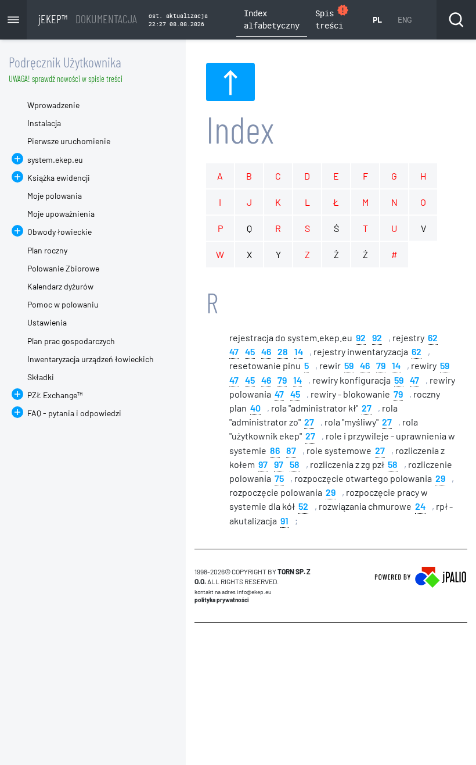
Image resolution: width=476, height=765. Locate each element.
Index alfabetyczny (272, 19)
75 (279, 477)
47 (234, 351)
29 (440, 477)
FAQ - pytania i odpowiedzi (74, 413)
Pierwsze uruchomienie (68, 141)
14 (298, 351)
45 (250, 351)
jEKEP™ (87, 19)
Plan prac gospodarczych (71, 341)
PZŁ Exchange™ (54, 395)
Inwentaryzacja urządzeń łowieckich (90, 359)
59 (349, 365)
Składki (40, 377)
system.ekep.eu (55, 160)
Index (240, 128)
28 (282, 351)
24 (420, 505)
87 (291, 450)
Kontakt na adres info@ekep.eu (232, 591)
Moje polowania (54, 196)
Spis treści (332, 17)
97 (263, 463)
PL (377, 19)
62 (433, 337)
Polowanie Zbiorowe (63, 268)
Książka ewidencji (58, 178)
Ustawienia (47, 322)
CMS (201, 645)
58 (295, 463)
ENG (405, 19)
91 (284, 520)
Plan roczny (47, 250)
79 (380, 365)
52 (303, 505)
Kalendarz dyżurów (60, 286)
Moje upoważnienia (61, 214)
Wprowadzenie (53, 105)
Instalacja (44, 123)
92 (361, 337)
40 (255, 407)
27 (367, 407)
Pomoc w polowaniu (63, 304)
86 (275, 450)
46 (266, 351)
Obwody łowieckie (59, 232)
